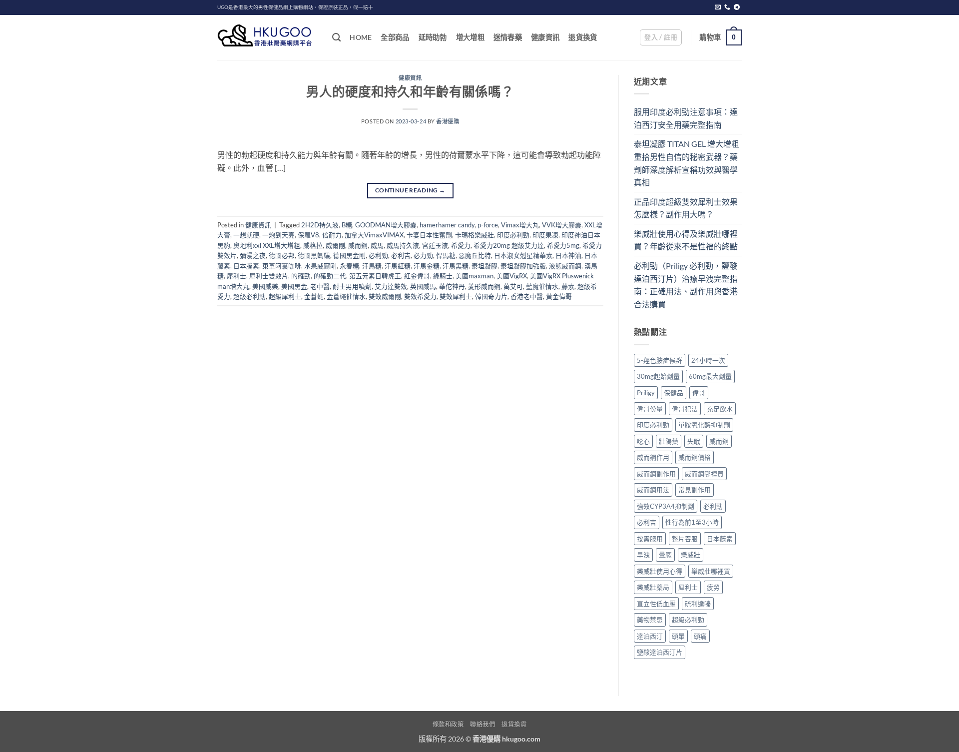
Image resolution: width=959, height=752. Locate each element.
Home (361, 37)
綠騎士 (443, 276)
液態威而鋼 (565, 266)
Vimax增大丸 (520, 225)
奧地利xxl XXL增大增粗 (266, 245)
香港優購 (447, 121)
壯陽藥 (668, 441)
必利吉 (401, 255)
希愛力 (461, 245)
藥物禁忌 (650, 620)
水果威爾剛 (320, 266)
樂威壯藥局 (653, 587)
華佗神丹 (452, 286)
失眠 (693, 441)
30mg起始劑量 (658, 376)
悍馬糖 (446, 255)
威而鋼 (358, 245)
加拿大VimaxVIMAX (374, 235)
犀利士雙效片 (268, 276)
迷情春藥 (507, 37)
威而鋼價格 (694, 457)
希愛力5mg (563, 245)
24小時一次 (708, 360)
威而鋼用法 (653, 490)
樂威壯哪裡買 (710, 571)
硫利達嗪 (698, 604)
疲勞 (713, 587)
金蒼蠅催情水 (346, 296)
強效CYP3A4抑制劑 (665, 506)
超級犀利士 (285, 296)
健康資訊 (545, 37)
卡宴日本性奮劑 (429, 235)
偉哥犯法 (685, 409)
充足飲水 (720, 409)
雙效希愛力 (420, 296)
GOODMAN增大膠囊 (386, 225)
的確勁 (301, 276)
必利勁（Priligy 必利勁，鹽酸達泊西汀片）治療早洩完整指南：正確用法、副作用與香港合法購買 (686, 285)
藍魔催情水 (542, 286)
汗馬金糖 (427, 266)
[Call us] (727, 7)
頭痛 (700, 636)
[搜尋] (336, 37)
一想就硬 (246, 235)
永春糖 (349, 266)
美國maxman (474, 276)
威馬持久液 (403, 245)
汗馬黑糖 (456, 266)
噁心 (643, 441)
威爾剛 (335, 245)
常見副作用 (694, 490)
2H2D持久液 (320, 225)
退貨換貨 (582, 37)
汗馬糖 (372, 266)
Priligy (646, 393)
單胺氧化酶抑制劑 (704, 425)
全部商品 (395, 37)
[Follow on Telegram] (737, 7)
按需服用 (650, 539)
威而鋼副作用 (656, 474)
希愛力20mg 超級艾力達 (509, 245)
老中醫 (320, 286)
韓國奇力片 (491, 296)
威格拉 (313, 245)
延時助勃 (433, 37)
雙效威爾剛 (385, 296)
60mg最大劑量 (710, 376)
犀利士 (236, 276)
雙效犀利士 (456, 296)
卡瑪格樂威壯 (474, 235)
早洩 (643, 555)
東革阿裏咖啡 (281, 266)
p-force (488, 225)
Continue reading (410, 190)
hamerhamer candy (447, 225)
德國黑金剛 (349, 255)
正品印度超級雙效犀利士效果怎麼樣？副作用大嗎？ (686, 208)
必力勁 (423, 255)
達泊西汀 (650, 636)
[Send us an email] (718, 7)
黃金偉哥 (559, 296)
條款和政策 (448, 724)
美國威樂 (265, 286)
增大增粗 (470, 37)
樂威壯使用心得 (659, 571)
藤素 (567, 286)
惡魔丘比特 (475, 255)
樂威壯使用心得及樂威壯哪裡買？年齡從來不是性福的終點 (686, 240)
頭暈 (678, 636)
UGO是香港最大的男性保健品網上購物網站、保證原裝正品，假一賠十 (295, 7)
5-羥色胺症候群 (659, 360)
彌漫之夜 (253, 255)
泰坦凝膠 (484, 266)
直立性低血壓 (656, 604)
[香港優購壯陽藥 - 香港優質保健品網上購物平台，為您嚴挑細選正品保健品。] (267, 37)
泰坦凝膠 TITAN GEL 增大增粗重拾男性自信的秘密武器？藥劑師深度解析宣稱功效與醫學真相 (686, 163)
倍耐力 (332, 235)
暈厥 (665, 555)
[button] (661, 37)
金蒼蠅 (314, 296)
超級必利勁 (249, 296)
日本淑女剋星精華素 (523, 255)
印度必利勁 (513, 235)
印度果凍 (545, 235)
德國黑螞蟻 (314, 255)
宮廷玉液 (435, 245)
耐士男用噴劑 (352, 286)
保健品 (673, 393)
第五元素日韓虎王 (375, 276)
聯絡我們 (482, 724)
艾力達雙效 (391, 286)
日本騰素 (246, 266)
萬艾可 (513, 286)
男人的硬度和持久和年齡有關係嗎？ (410, 91)
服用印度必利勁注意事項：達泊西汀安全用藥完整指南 (686, 118)
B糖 (347, 225)
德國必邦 (282, 255)
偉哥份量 (650, 409)
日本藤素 (720, 539)
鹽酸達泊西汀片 (659, 652)
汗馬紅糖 (398, 266)
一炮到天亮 (278, 235)
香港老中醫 (526, 296)
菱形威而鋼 (484, 286)
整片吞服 (685, 539)
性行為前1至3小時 (692, 522)
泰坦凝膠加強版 (523, 266)
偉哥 (698, 393)
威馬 (377, 245)
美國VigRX (511, 276)
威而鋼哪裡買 (704, 474)
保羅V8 (308, 235)
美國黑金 (294, 286)
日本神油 (568, 255)
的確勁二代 (330, 276)
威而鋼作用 (653, 457)
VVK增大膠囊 (561, 225)
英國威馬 (423, 286)
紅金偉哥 (417, 276)
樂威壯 (690, 555)
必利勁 (378, 255)
